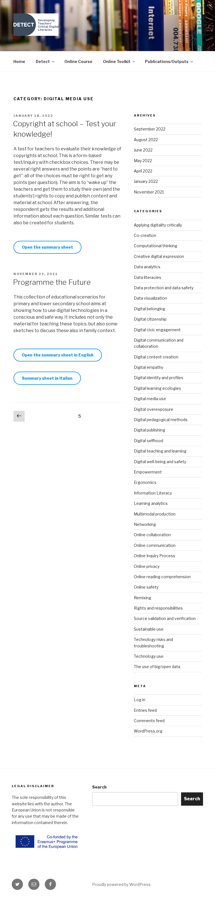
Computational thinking (155, 245)
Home (19, 61)
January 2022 (146, 181)
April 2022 (143, 171)
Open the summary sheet (47, 247)
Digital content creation (156, 356)
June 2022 (143, 150)
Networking (145, 524)
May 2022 (143, 160)
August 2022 (146, 139)
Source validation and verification (165, 618)
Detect (43, 61)
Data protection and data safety (163, 287)
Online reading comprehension (162, 576)
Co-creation (145, 235)
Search (99, 787)
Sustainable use (148, 629)
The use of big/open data (157, 666)
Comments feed (149, 720)
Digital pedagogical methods (161, 419)
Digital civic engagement (157, 329)
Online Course (78, 61)
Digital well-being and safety (160, 461)
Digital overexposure (153, 409)
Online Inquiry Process (154, 555)
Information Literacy (153, 493)
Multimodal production (155, 514)
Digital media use (150, 398)
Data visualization (150, 298)
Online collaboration (152, 534)
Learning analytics (151, 503)
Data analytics (147, 266)
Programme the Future (52, 282)
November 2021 (149, 192)
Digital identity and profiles (158, 377)
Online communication (155, 545)
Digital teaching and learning (160, 451)
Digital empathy (148, 367)
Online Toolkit (116, 61)
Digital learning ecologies (157, 388)
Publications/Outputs (166, 61)
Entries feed (145, 710)
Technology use (148, 656)
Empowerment (148, 472)
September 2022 (149, 129)
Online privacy (147, 566)
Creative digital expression (159, 256)
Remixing (142, 597)
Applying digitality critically (158, 225)
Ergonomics (145, 482)
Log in (139, 699)
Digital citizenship (150, 319)
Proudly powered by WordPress (121, 884)
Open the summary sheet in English (58, 355)
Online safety (146, 587)
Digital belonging (149, 308)
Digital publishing (149, 430)
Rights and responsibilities (158, 608)
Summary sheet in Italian (47, 378)
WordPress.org (148, 731)
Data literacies (147, 277)
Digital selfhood (148, 440)
